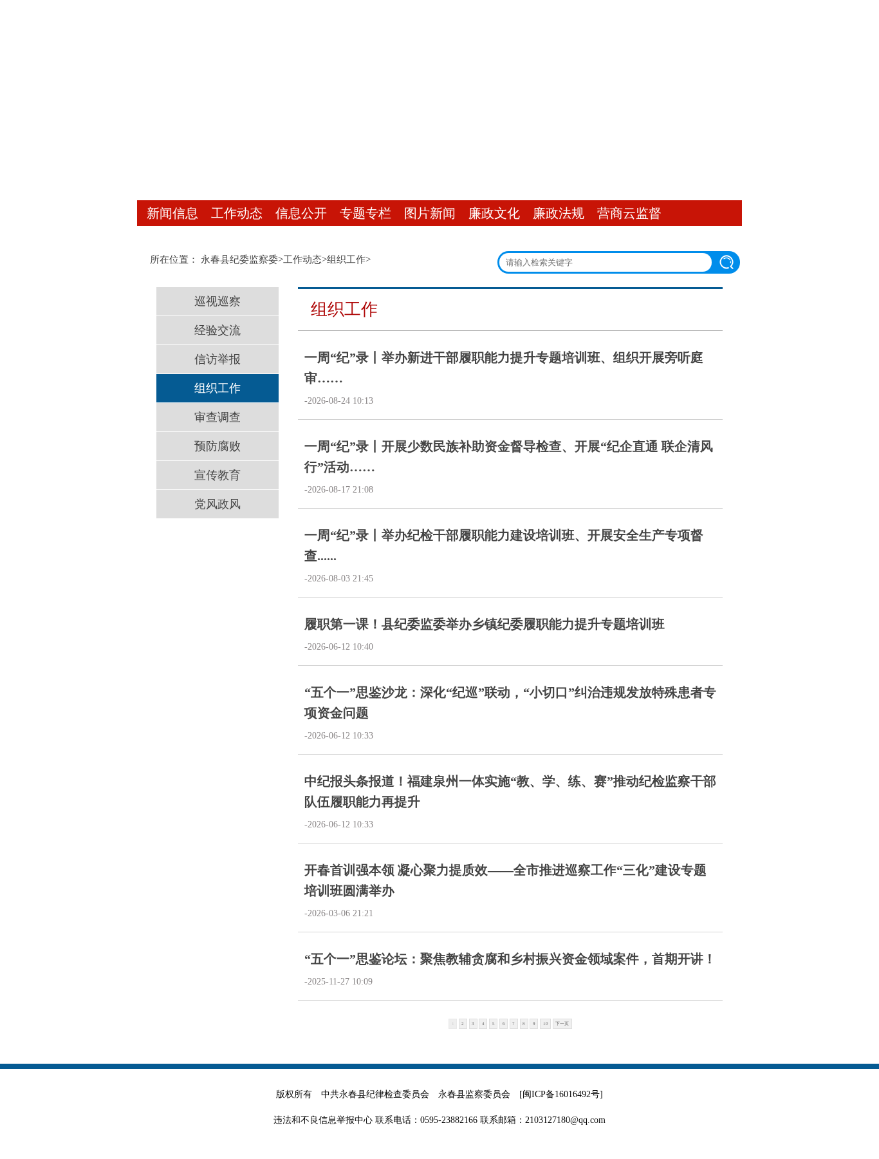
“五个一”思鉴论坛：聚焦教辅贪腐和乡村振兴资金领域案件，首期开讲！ (510, 959)
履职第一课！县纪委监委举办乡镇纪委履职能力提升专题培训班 (484, 624)
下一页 (562, 1023)
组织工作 (346, 259)
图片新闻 (430, 213)
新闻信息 (172, 213)
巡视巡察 (217, 301)
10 (545, 1023)
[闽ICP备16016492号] (561, 1094)
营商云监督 (629, 213)
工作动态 (237, 213)
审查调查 (217, 417)
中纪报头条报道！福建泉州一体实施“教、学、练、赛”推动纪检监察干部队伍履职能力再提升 (510, 791)
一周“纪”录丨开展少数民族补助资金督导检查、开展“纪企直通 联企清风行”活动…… (508, 456)
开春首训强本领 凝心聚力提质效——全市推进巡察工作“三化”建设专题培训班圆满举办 (505, 880)
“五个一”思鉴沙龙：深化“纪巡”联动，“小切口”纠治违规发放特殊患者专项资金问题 (510, 702)
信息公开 (301, 213)
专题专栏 (365, 213)
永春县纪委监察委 (239, 259)
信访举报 (217, 359)
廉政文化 (494, 213)
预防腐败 (217, 446)
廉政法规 (558, 213)
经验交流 (217, 330)
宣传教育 (217, 475)
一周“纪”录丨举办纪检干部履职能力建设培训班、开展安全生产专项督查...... (503, 545)
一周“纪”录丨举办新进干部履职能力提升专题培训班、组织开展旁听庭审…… (503, 367)
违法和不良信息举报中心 (323, 1120)
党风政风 (217, 504)
